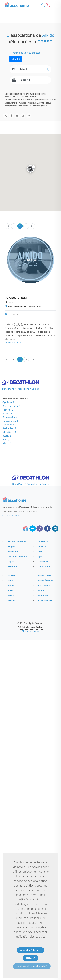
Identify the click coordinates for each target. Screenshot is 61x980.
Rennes (11, 601)
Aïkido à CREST (13, 342)
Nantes (11, 576)
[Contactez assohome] (39, 528)
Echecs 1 (7, 413)
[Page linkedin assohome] (55, 528)
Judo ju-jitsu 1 (10, 421)
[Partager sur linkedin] (22, 115)
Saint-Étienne (45, 581)
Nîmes (11, 586)
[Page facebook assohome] (47, 528)
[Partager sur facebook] (11, 115)
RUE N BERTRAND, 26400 (25, 306)
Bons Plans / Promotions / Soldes (20, 389)
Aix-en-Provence (17, 542)
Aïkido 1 (6, 443)
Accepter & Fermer (30, 950)
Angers (11, 547)
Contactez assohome (11, 516)
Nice (10, 581)
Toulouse (43, 596)
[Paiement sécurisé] (32, 528)
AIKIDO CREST (16, 297)
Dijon (11, 562)
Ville (17, 59)
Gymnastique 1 (10, 417)
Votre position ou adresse (26, 53)
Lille (40, 552)
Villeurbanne (45, 601)
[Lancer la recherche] (47, 69)
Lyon (40, 557)
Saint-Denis (44, 576)
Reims (11, 596)
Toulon (41, 591)
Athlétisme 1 (9, 432)
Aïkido (9, 302)
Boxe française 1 (11, 406)
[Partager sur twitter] (17, 115)
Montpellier (44, 567)
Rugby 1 (6, 436)
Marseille (43, 562)
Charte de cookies (30, 631)
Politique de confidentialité (32, 966)
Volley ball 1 (9, 439)
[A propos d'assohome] (25, 528)
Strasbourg (44, 586)
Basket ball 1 (9, 428)
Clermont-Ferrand (17, 557)
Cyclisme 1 (8, 402)
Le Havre (43, 542)
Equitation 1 (9, 424)
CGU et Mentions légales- (30, 627)
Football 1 (7, 410)
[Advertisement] (30, 671)
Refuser (30, 958)
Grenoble (13, 567)
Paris (10, 591)
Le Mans (42, 547)
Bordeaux (13, 552)
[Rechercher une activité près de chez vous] (42, 5)
